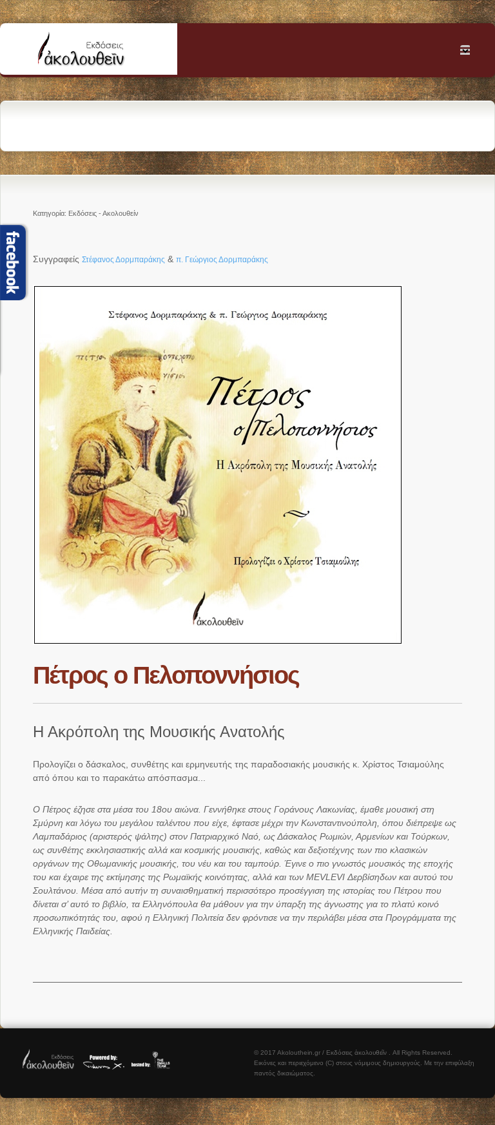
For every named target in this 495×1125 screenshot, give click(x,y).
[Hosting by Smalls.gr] (154, 1067)
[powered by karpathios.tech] (103, 1067)
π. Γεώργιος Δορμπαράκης (222, 259)
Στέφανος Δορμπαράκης (123, 259)
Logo (96, 52)
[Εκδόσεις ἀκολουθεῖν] (48, 1067)
